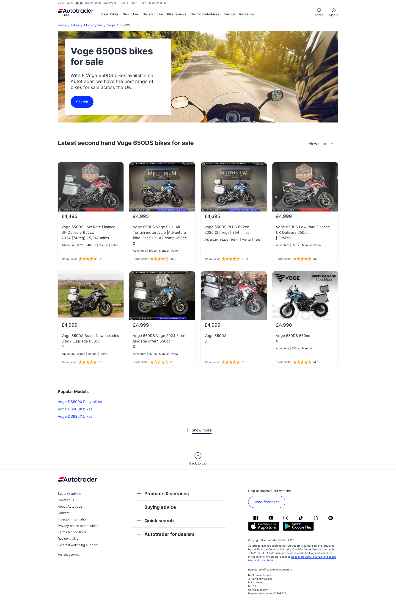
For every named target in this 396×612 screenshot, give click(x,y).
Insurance (246, 14)
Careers (63, 513)
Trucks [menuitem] (123, 2)
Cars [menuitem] (61, 2)
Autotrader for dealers (169, 534)
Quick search (159, 520)
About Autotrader (71, 506)
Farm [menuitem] (134, 2)
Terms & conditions (72, 532)
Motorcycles (93, 25)
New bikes (131, 14)
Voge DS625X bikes (75, 416)
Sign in (333, 15)
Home (62, 25)
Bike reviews (176, 14)
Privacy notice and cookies (78, 526)
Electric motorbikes (204, 14)
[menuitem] (109, 14)
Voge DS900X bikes (75, 409)
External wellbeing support (78, 545)
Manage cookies (68, 554)
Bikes (75, 25)
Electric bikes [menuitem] (157, 2)
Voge (111, 25)
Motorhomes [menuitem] (93, 2)
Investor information (73, 519)
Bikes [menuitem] (78, 2)
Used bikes (109, 14)
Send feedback (267, 502)
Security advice (69, 493)
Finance (229, 14)
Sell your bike (153, 14)
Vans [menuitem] (69, 2)
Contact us (66, 500)
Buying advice (160, 507)
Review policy (68, 538)
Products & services (166, 493)
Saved (319, 15)
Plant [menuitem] (143, 2)
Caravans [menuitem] (110, 2)
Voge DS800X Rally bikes (80, 401)
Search (82, 102)
